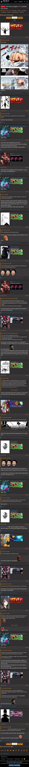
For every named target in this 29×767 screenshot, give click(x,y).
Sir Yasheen (13, 361)
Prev (9, 17)
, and (14, 357)
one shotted (3, 12)
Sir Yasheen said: (5, 497)
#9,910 (27, 375)
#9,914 (27, 524)
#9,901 (27, 37)
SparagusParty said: (6, 584)
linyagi (19, 10)
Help (22, 759)
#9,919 (27, 685)
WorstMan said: (5, 113)
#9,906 (27, 227)
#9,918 (27, 647)
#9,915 (27, 548)
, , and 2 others (12, 93)
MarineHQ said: (5, 230)
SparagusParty (14, 400)
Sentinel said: (4, 378)
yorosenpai (13, 316)
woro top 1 (22, 12)
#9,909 (27, 330)
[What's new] (24, 1)
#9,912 (27, 455)
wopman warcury (15, 12)
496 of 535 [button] (14, 17)
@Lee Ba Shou (4, 526)
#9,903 (27, 140)
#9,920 (27, 724)
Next (20, 17)
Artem (12, 23)
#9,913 (27, 495)
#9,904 (27, 167)
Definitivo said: (5, 40)
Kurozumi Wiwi (14, 213)
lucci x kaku (24, 10)
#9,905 (27, 191)
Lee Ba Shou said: (5, 458)
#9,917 (27, 610)
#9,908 (27, 295)
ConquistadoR (14, 441)
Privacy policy (17, 759)
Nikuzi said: (4, 194)
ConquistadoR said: (6, 263)
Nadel (11, 596)
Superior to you (14, 97)
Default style (4, 756)
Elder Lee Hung (14, 247)
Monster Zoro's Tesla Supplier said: (9, 298)
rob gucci (9, 12)
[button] (1, 1)
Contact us (3, 759)
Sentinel (12, 710)
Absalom (3, 10)
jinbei (15, 10)
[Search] (27, 1)
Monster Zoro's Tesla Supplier (18, 126)
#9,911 (27, 414)
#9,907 (27, 260)
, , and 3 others (11, 209)
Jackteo (12, 534)
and (8, 173)
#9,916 (27, 581)
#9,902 (27, 110)
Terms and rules (10, 759)
